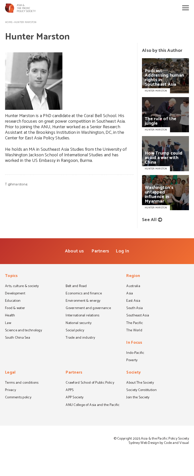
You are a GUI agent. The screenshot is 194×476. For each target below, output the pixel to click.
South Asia (134, 308)
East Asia (133, 301)
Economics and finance (84, 293)
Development (15, 293)
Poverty (131, 360)
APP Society (74, 397)
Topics (11, 276)
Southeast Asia (137, 315)
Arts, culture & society (22, 286)
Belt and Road (76, 286)
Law (8, 323)
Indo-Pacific (135, 353)
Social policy (75, 330)
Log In (122, 251)
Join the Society (137, 397)
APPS (70, 390)
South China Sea (17, 338)
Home (8, 22)
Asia (129, 293)
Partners (100, 251)
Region (133, 276)
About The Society (140, 383)
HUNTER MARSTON (156, 91)
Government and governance (88, 308)
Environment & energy (83, 301)
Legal (10, 373)
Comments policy (18, 397)
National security (78, 323)
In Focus (134, 343)
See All (149, 220)
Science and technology (23, 330)
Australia (133, 286)
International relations (82, 315)
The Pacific (134, 323)
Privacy (10, 390)
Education (12, 301)
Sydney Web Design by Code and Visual (159, 443)
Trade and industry (80, 338)
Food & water (15, 308)
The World (134, 330)
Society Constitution (141, 390)
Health (10, 315)
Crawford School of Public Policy (90, 383)
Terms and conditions (21, 383)
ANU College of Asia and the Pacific (92, 405)
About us (74, 251)
